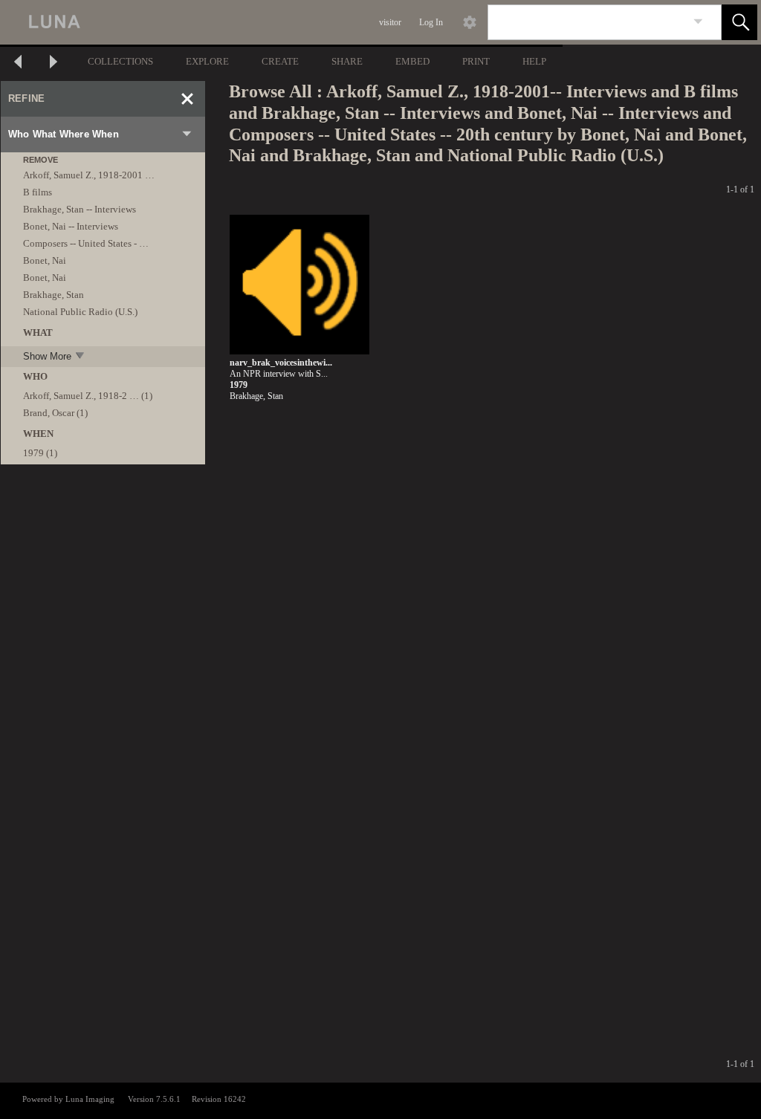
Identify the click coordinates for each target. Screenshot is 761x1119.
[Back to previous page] (18, 63)
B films (37, 192)
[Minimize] (187, 99)
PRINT (476, 61)
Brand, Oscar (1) (55, 412)
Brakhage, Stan (53, 294)
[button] (739, 22)
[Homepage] (280, 22)
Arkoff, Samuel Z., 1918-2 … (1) (87, 395)
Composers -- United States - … (86, 243)
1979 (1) (40, 452)
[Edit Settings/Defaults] (470, 22)
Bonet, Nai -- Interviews (70, 226)
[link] (698, 21)
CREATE (280, 61)
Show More (47, 356)
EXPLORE (207, 61)
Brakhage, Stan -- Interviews (79, 209)
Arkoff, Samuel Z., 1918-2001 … (89, 175)
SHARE (347, 61)
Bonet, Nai (44, 260)
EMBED (412, 61)
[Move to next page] (53, 63)
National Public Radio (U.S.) (80, 311)
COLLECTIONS (120, 61)
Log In (431, 22)
